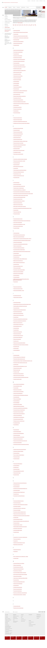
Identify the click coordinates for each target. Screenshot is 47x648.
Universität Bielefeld (16, 85)
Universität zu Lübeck (16, 371)
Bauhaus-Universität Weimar (17, 565)
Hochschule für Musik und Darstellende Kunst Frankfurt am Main (22, 191)
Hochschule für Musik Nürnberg (18, 442)
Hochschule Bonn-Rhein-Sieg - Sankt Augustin (19, 508)
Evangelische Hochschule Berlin (18, 57)
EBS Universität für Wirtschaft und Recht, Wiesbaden (20, 574)
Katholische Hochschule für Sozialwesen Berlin (20, 70)
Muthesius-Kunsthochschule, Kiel (18, 322)
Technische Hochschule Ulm (17, 549)
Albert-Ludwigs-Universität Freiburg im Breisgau (20, 206)
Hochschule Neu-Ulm (16, 429)
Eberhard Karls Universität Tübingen (18, 544)
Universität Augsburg (16, 45)
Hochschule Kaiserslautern (17, 302)
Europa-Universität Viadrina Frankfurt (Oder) (19, 186)
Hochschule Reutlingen (17, 486)
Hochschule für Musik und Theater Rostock (19, 492)
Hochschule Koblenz (16, 328)
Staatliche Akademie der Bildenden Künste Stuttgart (20, 526)
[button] (3, 18)
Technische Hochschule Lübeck (18, 368)
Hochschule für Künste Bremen (18, 107)
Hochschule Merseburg (17, 400)
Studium (40, 15)
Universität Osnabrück (16, 458)
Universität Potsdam (16, 474)
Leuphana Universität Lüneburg (18, 379)
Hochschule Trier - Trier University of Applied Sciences (20, 537)
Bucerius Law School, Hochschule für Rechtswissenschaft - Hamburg (22, 238)
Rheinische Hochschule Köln (17, 339)
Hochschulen (40, 14)
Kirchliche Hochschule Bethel (17, 79)
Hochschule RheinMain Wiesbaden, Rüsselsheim (20, 572)
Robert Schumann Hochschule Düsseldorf (19, 150)
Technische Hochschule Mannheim (18, 393)
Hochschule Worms (16, 585)
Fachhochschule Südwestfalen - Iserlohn (19, 290)
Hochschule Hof (16, 281)
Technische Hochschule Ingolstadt (18, 288)
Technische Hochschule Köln (17, 333)
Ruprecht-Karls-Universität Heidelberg (18, 273)
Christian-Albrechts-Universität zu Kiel (18, 324)
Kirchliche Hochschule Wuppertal (18, 587)
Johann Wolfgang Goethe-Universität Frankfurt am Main (21, 195)
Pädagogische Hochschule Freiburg (18, 204)
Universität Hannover (16, 264)
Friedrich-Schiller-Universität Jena (18, 297)
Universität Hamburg (16, 253)
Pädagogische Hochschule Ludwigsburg (19, 375)
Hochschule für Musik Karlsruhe (18, 311)
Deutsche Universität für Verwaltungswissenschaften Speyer (21, 521)
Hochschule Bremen (16, 105)
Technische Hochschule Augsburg (18, 43)
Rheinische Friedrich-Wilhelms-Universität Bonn (20, 96)
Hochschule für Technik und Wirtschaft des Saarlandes (20, 504)
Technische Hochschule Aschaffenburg (19, 41)
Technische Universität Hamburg (18, 242)
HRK (5, 9)
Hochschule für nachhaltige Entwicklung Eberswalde (20, 159)
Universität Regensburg (17, 484)
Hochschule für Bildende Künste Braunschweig (19, 101)
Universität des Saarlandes (17, 506)
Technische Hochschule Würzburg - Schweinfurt (20, 594)
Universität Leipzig (16, 364)
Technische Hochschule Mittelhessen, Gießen (19, 224)
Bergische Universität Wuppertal (18, 589)
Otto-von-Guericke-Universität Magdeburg (19, 384)
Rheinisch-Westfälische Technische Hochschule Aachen (21, 32)
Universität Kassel (16, 317)
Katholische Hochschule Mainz (18, 389)
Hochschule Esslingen (16, 177)
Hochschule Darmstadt (17, 130)
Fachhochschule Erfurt (16, 164)
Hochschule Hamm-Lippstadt (17, 255)
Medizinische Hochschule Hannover (18, 260)
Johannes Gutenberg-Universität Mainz (19, 391)
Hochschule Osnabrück (17, 456)
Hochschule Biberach (16, 81)
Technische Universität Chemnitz (18, 117)
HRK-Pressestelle (20, 22)
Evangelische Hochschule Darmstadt (18, 128)
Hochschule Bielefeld (16, 83)
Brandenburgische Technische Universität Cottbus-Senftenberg (22, 123)
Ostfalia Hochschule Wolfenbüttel (18, 583)
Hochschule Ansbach (16, 39)
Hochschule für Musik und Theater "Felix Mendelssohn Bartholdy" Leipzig (23, 360)
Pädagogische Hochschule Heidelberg (18, 271)
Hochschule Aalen (16, 34)
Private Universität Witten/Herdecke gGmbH (19, 581)
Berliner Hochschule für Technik (18, 72)
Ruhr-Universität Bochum (17, 94)
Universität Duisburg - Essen (17, 173)
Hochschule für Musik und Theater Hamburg (19, 249)
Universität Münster (16, 424)
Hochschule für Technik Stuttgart (18, 528)
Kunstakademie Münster (17, 422)
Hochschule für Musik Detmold (17, 135)
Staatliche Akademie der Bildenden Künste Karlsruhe (20, 306)
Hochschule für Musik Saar (17, 502)
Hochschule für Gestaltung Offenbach (18, 451)
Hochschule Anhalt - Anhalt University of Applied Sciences (21, 37)
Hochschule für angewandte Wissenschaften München (20, 408)
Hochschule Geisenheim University (18, 218)
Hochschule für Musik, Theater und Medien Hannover (20, 258)
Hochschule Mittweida (16, 402)
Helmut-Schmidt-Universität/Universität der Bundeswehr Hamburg (22, 251)
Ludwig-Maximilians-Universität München (19, 417)
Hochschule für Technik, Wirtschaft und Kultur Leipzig (20, 362)
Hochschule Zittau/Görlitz (17, 606)
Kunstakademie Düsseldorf (17, 152)
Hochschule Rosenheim (17, 490)
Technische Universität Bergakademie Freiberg (19, 197)
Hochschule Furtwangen (17, 213)
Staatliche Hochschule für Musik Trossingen (19, 542)
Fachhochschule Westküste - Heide (18, 266)
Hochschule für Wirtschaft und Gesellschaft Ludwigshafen (21, 377)
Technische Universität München (18, 415)
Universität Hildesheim (16, 277)
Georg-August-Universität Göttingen (18, 226)
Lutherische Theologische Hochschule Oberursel (20, 449)
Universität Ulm (16, 551)
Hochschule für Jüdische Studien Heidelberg (19, 269)
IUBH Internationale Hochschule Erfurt (18, 166)
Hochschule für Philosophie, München (18, 411)
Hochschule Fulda (16, 210)
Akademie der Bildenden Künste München (19, 406)
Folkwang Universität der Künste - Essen (19, 175)
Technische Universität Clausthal (18, 119)
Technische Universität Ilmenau (18, 286)
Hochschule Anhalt (16, 348)
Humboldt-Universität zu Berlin (17, 68)
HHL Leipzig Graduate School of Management (19, 357)
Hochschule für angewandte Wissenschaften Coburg (20, 121)
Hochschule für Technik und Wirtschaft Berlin (19, 59)
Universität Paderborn (16, 465)
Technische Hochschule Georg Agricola (19, 92)
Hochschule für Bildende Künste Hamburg (19, 247)
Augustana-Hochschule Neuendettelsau (19, 433)
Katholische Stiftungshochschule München (19, 413)
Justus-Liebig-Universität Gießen (18, 222)
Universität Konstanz (16, 346)
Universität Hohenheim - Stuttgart (18, 524)
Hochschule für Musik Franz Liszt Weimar (19, 563)
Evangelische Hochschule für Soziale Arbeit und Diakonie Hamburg (22, 240)
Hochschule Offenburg (16, 453)
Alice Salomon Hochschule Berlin (18, 55)
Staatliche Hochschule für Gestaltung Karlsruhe (20, 309)
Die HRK (6, 15)
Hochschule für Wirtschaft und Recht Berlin (19, 61)
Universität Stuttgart (16, 532)
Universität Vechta (16, 558)
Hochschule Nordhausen (17, 435)
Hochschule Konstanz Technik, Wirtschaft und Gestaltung (21, 344)
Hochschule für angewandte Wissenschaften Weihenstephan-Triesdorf (22, 208)
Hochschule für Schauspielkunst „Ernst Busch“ (19, 66)
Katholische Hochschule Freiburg (18, 202)
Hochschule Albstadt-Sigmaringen (18, 519)
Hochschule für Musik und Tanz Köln (18, 335)
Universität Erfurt (16, 168)
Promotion (40, 16)
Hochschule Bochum (16, 88)
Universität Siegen (16, 517)
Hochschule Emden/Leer (17, 162)
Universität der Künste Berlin (17, 74)
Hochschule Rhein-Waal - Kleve (18, 326)
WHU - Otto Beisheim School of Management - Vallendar (21, 556)
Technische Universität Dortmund (18, 139)
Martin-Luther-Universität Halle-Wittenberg (19, 236)
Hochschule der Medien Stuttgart (18, 530)
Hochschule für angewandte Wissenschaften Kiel (20, 320)
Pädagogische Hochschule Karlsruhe (18, 313)
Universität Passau (16, 467)
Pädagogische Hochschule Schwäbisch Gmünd (20, 513)
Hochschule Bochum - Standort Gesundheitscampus (20, 90)
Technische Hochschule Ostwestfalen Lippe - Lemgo (20, 366)
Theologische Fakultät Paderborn (18, 463)
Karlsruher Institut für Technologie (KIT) (19, 315)
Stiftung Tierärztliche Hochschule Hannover (19, 262)
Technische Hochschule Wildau (18, 576)
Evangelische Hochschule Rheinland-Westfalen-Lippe (20, 488)
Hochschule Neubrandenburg (17, 431)
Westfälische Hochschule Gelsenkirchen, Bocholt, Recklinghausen (22, 220)
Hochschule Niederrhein (17, 350)
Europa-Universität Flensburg (17, 184)
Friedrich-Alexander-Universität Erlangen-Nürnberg (20, 170)
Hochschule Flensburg (16, 182)
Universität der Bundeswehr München (18, 419)
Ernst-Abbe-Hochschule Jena (17, 295)
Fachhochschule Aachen (17, 30)
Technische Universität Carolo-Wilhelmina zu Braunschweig (21, 103)
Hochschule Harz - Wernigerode (18, 570)
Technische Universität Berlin (17, 77)
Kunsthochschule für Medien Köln (18, 337)
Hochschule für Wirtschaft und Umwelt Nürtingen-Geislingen (21, 444)
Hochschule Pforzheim (16, 469)
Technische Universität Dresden (18, 146)
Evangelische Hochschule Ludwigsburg (19, 373)
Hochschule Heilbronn (16, 275)
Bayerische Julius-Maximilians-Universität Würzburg (20, 592)
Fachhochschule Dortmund (17, 137)
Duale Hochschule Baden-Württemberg (18, 50)
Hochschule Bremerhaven (17, 112)
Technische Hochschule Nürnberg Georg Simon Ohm (20, 440)
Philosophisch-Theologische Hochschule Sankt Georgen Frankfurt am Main (23, 193)
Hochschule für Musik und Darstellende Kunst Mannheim (21, 395)
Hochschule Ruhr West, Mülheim (18, 404)
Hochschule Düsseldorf (17, 148)
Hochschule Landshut (16, 355)
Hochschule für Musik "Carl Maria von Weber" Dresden (20, 141)
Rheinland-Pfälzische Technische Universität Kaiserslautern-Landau (22, 304)
